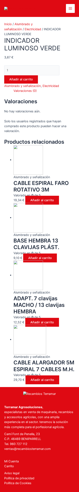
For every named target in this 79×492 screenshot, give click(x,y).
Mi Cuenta (11, 461)
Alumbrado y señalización (22, 86)
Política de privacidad (19, 478)
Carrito (9, 466)
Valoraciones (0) (25, 91)
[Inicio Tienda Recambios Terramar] (39, 394)
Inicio (8, 24)
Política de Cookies (17, 483)
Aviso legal (11, 473)
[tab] (44, 90)
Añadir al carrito (21, 79)
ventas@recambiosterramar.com (27, 449)
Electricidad (33, 29)
